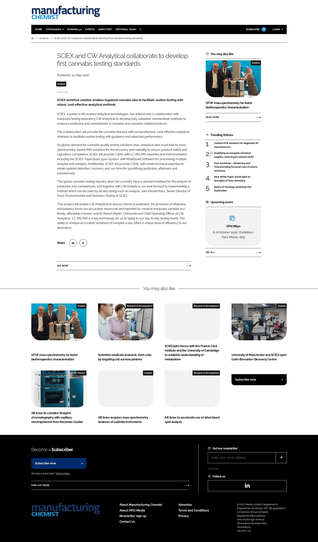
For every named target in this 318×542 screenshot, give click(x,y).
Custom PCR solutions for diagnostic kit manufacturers (236, 145)
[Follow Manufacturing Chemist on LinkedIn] (247, 486)
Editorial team (126, 29)
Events (90, 29)
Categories (53, 29)
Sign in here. (63, 473)
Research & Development (139, 306)
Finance (81, 373)
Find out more (40, 485)
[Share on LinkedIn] (73, 243)
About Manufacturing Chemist (140, 504)
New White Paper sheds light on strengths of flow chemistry (232, 179)
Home (38, 29)
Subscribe (253, 29)
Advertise (185, 504)
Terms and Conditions (193, 510)
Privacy (183, 516)
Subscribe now (245, 379)
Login (276, 29)
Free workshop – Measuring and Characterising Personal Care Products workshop (235, 166)
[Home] (32, 38)
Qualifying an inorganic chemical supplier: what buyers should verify (234, 155)
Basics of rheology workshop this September (232, 189)
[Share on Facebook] (83, 243)
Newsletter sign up (132, 516)
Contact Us (127, 521)
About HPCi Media (132, 510)
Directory (105, 29)
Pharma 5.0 (74, 29)
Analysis (61, 84)
